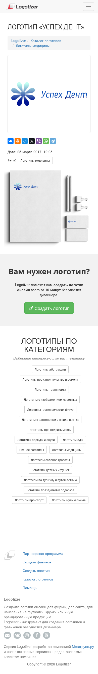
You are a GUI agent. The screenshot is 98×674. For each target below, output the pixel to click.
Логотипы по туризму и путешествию (50, 480)
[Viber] (39, 141)
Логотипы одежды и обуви (36, 439)
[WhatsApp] (46, 141)
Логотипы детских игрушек (50, 470)
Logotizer (18, 40)
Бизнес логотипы (31, 449)
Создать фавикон (37, 561)
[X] (32, 141)
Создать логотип (51, 308)
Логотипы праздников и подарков (50, 490)
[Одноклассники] (18, 141)
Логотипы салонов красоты (50, 460)
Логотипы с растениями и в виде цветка (50, 419)
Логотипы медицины (33, 45)
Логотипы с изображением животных (50, 399)
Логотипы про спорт (29, 500)
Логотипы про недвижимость (50, 429)
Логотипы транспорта (50, 389)
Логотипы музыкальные (69, 500)
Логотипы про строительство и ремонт (50, 379)
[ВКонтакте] (11, 141)
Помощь (29, 587)
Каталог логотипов (46, 40)
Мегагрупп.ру (83, 646)
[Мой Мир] (25, 141)
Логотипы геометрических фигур (50, 409)
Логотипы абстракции (50, 369)
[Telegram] (53, 141)
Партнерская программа (43, 553)
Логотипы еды (73, 439)
